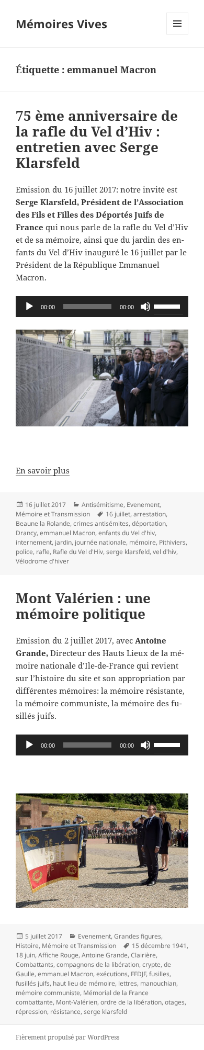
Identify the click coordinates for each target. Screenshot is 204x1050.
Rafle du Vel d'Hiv (78, 551)
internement (34, 542)
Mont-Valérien (76, 1002)
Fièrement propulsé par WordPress (67, 1037)
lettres (127, 983)
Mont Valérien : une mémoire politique (83, 606)
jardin (63, 542)
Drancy (26, 532)
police (24, 551)
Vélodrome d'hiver (42, 561)
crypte (151, 964)
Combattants (34, 964)
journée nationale (100, 542)
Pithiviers (172, 542)
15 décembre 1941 (159, 945)
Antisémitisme (102, 504)
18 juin (25, 955)
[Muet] (145, 306)
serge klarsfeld (128, 551)
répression (31, 1011)
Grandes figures (137, 936)
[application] (102, 306)
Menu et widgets (177, 34)
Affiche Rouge (58, 955)
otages (175, 1002)
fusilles (159, 973)
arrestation (149, 514)
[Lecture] (29, 306)
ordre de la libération (131, 1002)
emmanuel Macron (67, 532)
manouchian (158, 983)
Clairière (143, 955)
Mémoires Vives (61, 23)
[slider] (168, 305)
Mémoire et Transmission (53, 514)
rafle (43, 551)
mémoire (142, 542)
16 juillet (118, 514)
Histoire (27, 945)
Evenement (143, 504)
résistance (65, 1011)
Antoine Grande (105, 955)
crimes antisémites (101, 523)
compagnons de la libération (97, 964)
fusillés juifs (33, 983)
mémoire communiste (48, 992)
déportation (149, 523)
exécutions (112, 973)
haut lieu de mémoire (84, 983)
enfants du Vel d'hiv (126, 532)
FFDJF (138, 973)
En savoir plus (43, 470)
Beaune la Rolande (43, 523)
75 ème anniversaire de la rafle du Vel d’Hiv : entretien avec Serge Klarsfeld (97, 139)
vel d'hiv (164, 551)
